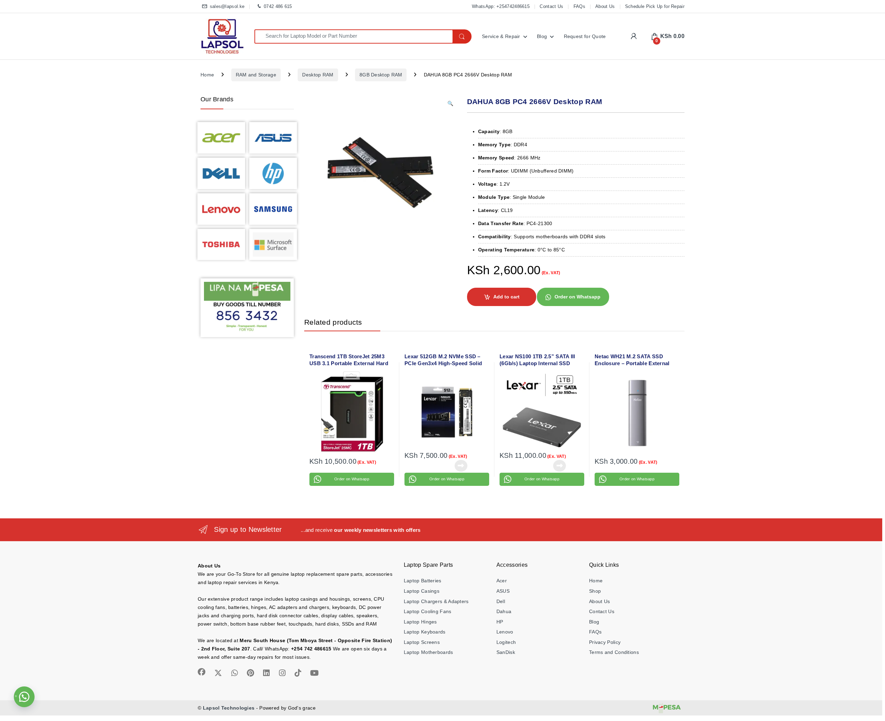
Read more (461, 466)
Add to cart (506, 296)
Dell (500, 601)
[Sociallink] (201, 672)
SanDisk (505, 652)
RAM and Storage (256, 74)
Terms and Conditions (614, 652)
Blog (542, 36)
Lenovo (504, 632)
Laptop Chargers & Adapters (436, 601)
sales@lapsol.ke (227, 6)
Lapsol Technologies (229, 708)
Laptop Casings (421, 591)
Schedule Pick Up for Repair (654, 6)
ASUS (503, 591)
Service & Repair (501, 36)
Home (207, 74)
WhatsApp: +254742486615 (501, 6)
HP (499, 622)
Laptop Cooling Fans (427, 611)
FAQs (579, 6)
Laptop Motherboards (428, 652)
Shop (595, 591)
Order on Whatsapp (577, 296)
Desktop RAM (317, 74)
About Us (605, 6)
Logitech (506, 642)
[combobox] (353, 36)
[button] (450, 104)
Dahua (504, 611)
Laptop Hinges (420, 622)
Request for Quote (585, 36)
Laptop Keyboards (425, 632)
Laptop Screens (422, 642)
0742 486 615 (278, 6)
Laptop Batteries (422, 580)
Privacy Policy (605, 642)
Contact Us (551, 6)
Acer (501, 580)
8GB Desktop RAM (381, 74)
